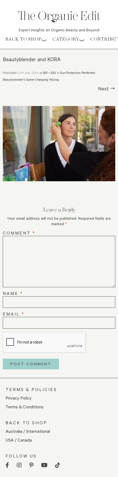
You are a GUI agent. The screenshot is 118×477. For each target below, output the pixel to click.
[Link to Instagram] (19, 465)
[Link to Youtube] (44, 465)
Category (65, 39)
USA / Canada (18, 440)
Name (13, 293)
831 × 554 (49, 73)
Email (13, 314)
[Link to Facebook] (7, 465)
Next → (106, 88)
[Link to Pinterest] (31, 465)
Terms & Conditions (24, 406)
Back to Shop (23, 39)
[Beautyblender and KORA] (59, 143)
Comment (19, 233)
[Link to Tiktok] (57, 465)
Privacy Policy (18, 398)
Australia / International (27, 431)
